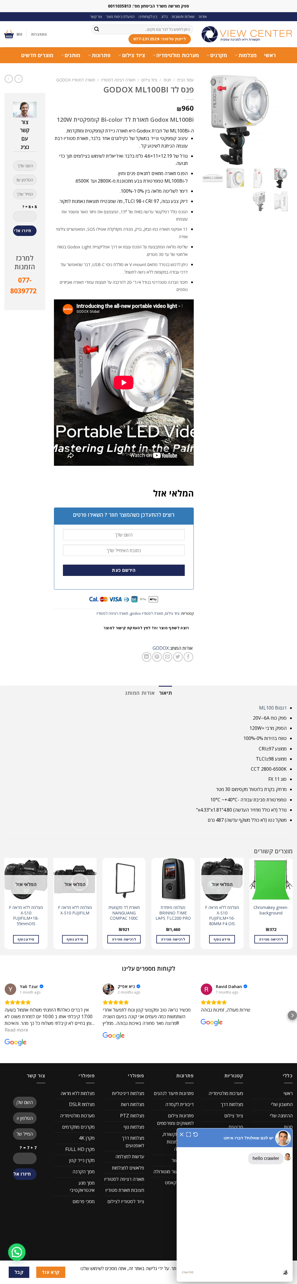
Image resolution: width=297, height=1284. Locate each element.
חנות (167, 80)
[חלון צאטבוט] (235, 1205)
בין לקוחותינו (148, 16)
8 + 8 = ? (29, 206)
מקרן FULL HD (80, 1149)
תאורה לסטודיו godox (75, 80)
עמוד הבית (185, 80)
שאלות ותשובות (183, 16)
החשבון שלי (282, 1104)
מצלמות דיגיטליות (128, 1093)
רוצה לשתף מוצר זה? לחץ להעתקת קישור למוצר (146, 627)
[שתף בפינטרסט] (157, 657)
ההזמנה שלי (281, 1115)
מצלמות (247, 55)
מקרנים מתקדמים (78, 1127)
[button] (4, 1015)
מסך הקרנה (84, 1171)
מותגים (72, 55)
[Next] (4, 905)
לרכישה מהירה (271, 939)
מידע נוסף (221, 939)
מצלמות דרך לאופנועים (133, 1142)
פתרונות (101, 55)
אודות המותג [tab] (140, 692)
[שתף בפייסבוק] (188, 657)
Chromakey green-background (271, 910)
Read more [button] (16, 1030)
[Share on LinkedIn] (146, 657)
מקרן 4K (87, 1138)
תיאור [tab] (165, 692)
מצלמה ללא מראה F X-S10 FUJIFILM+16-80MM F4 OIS (222, 915)
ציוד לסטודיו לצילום (125, 1201)
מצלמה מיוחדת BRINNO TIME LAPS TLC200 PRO (173, 913)
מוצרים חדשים (37, 55)
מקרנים (218, 55)
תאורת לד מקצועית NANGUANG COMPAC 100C (124, 913)
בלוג (164, 16)
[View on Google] (10, 989)
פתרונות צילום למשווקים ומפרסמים (175, 1119)
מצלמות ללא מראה (78, 1093)
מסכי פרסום (84, 1201)
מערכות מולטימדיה (177, 55)
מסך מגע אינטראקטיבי (82, 1187)
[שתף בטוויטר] (178, 657)
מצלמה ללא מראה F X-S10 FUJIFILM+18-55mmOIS (26, 915)
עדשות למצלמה (129, 1156)
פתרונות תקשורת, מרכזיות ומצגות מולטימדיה (178, 1141)
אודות (203, 16)
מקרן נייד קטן (82, 1160)
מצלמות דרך (232, 1104)
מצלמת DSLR (82, 1104)
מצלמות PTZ (132, 1115)
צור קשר (96, 16)
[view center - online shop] (247, 34)
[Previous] (292, 905)
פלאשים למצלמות (128, 1168)
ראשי (270, 55)
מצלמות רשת (132, 1104)
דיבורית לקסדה (179, 1104)
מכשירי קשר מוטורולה (173, 1171)
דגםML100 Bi (273, 708)
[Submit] (97, 29)
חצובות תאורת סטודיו (124, 1190)
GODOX (161, 648)
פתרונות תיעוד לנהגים (174, 1093)
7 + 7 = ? (28, 1147)
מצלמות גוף (134, 1127)
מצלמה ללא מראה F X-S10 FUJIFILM (75, 910)
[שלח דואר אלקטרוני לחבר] (167, 657)
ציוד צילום (133, 55)
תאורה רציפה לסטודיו (118, 80)
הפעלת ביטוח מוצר (120, 16)
